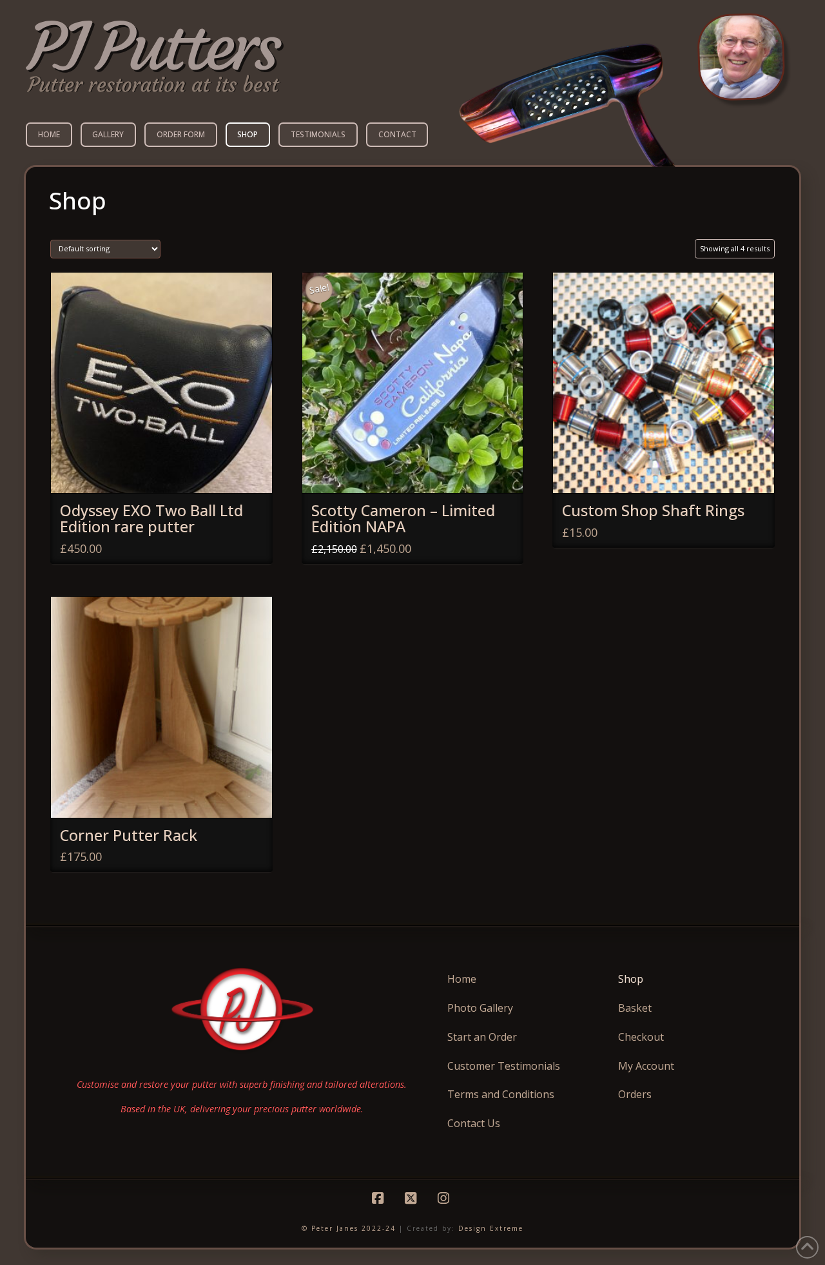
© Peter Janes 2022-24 (349, 1228)
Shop (630, 979)
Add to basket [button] (167, 471)
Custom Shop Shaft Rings (653, 510)
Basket (635, 1008)
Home (461, 979)
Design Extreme (490, 1228)
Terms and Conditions (500, 1094)
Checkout (641, 1037)
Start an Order (482, 1037)
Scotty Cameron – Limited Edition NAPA (403, 518)
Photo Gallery (480, 1008)
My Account (646, 1066)
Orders (635, 1094)
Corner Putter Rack (128, 835)
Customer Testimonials (503, 1066)
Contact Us (473, 1123)
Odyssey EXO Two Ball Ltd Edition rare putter (151, 518)
